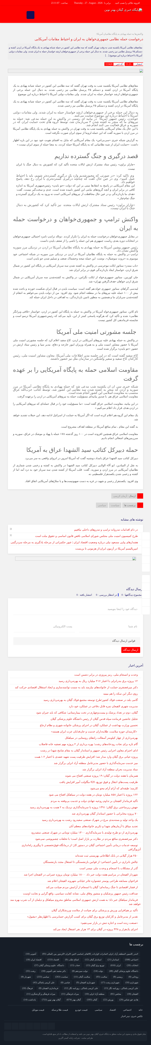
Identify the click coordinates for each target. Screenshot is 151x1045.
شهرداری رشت (110, 982)
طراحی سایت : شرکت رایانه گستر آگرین (75, 1038)
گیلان (92, 999)
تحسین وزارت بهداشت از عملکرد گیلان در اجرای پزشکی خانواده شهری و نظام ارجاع (89, 725)
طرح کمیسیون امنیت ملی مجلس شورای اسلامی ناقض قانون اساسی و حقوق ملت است (86, 536)
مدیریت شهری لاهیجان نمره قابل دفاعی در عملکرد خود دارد (103, 706)
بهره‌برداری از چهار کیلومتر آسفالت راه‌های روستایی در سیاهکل (101, 737)
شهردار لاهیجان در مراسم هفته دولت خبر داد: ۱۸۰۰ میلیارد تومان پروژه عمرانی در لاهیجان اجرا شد (81, 874)
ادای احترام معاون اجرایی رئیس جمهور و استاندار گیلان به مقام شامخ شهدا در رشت (89, 750)
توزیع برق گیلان (95, 965)
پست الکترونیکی (62, 626)
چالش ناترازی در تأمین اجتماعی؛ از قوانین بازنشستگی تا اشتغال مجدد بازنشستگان (90, 862)
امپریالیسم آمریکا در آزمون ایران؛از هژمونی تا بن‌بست (106, 548)
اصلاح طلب (72, 959)
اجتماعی (131, 959)
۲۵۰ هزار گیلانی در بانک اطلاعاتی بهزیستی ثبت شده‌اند (106, 855)
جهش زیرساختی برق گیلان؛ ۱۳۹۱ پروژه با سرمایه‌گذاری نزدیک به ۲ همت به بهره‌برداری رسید (84, 807)
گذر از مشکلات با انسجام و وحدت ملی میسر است (108, 868)
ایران (115, 965)
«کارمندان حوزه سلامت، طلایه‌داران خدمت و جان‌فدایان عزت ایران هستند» (94, 731)
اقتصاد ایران (33, 959)
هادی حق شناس (128, 999)
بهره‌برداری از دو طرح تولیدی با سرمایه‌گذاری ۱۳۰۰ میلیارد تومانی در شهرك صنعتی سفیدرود (84, 832)
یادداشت (30, 999)
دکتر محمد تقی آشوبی (53, 971)
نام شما (132, 626)
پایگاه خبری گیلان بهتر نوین (97, 1034)
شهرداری (131, 982)
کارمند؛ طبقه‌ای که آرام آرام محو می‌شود (114, 788)
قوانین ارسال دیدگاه (123, 640)
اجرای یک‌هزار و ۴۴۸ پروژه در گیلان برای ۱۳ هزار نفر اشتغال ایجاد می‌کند (95, 929)
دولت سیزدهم (80, 971)
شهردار (26, 977)
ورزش (108, 999)
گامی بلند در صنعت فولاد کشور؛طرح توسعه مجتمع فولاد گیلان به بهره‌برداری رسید (90, 700)
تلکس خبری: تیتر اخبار (132, 1016)
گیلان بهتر (74, 999)
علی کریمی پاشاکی (44, 982)
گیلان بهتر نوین (51, 999)
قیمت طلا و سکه (60, 1009)
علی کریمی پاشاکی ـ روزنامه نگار (81, 988)
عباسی (65, 982)
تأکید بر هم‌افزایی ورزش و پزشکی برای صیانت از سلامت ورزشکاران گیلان (95, 910)
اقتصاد (53, 959)
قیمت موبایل (38, 1009)
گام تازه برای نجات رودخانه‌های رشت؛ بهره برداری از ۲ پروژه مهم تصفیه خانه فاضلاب (88, 744)
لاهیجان (132, 994)
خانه (141, 1009)
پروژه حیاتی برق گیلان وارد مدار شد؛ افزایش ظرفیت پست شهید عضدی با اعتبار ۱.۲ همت (86, 756)
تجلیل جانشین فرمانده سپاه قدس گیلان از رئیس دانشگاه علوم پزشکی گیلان (94, 718)
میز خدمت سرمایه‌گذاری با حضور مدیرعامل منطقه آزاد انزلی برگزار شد (96, 763)
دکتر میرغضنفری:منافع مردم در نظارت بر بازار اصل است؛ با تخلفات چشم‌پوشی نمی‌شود (86, 838)
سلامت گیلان (82, 977)
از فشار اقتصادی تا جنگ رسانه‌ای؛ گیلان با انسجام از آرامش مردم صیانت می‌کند (92, 887)
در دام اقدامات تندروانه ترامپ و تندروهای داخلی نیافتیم (106, 529)
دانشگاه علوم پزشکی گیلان (49, 965)
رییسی (117, 977)
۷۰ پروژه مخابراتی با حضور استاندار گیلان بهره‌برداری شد (105, 813)
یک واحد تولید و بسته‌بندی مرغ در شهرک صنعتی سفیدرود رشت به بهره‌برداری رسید (90, 819)
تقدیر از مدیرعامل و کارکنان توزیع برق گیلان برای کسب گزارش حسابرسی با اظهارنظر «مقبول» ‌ (82, 916)
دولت (98, 971)
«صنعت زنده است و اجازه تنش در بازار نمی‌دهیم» (109, 922)
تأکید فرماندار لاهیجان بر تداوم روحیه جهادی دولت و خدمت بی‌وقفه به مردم (94, 801)
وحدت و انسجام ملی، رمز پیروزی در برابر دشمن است (106, 674)
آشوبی (31, 954)
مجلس (115, 994)
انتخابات (132, 965)
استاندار (113, 959)
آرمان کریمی (120, 495)
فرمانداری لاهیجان (48, 988)
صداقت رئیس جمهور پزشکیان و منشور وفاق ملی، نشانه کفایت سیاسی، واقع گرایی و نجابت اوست (80, 893)
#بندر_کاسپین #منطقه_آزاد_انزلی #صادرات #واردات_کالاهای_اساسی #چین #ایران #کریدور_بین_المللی (90, 954)
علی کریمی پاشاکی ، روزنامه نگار (121, 988)
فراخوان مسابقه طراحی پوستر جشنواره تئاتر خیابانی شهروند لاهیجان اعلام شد (92, 880)
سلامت (101, 977)
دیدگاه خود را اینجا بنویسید (122, 609)
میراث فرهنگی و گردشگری (41, 994)
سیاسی (102, 505)
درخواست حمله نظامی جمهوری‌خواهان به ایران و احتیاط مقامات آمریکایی (89, 39)
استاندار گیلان (93, 959)
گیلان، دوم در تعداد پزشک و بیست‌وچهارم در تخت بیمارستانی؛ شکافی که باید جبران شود (87, 712)
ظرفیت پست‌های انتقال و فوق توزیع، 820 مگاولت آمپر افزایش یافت (98, 782)
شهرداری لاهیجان (85, 982)
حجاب (75, 965)
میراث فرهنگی (70, 994)
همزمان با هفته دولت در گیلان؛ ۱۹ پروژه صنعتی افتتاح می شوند (101, 775)
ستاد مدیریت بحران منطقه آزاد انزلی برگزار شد (110, 769)
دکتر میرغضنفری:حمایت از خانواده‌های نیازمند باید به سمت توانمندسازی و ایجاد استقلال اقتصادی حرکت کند (76, 687)
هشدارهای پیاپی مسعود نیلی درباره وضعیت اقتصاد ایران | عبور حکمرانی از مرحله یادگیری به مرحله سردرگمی (74, 542)
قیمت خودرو (81, 1009)
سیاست (115, 505)
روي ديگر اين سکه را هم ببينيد (120, 693)
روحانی (133, 977)
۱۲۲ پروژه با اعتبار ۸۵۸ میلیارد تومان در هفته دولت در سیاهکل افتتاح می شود (93, 794)
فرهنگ (27, 988)
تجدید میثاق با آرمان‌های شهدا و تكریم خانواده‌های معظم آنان (103, 826)
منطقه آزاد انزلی (94, 994)
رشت (30, 971)
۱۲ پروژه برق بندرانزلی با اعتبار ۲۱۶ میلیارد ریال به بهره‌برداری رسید (98, 681)
